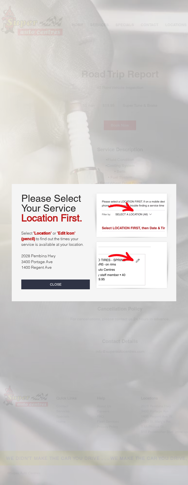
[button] (55, 284)
